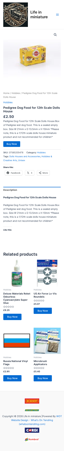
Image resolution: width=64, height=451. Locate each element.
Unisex (21, 160)
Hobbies (16, 93)
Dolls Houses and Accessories (24, 156)
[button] (55, 35)
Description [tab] (10, 189)
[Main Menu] (57, 14)
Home (6, 93)
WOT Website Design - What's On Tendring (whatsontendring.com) (36, 420)
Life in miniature (39, 14)
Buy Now (12, 144)
